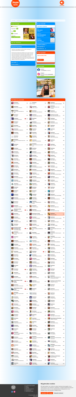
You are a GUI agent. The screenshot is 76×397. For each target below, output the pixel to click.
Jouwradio (13, 20)
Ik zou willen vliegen (54, 225)
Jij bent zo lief (53, 248)
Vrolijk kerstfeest (35, 345)
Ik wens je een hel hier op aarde (56, 218)
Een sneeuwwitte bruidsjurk (37, 166)
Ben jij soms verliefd (54, 122)
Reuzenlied (16, 315)
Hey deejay (34, 195)
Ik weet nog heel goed (36, 218)
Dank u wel (16, 136)
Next (74, 7)
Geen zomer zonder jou (55, 177)
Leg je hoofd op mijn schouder (37, 266)
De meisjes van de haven (36, 152)
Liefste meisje (34, 269)
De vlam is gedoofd (54, 152)
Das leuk (16, 145)
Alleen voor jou (34, 107)
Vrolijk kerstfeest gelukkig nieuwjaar (56, 345)
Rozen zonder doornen (36, 319)
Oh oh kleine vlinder (35, 304)
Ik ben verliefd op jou (54, 202)
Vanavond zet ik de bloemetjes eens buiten (37, 337)
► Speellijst (27, 387)
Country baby (16, 133)
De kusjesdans (16, 152)
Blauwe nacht (34, 126)
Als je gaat (16, 115)
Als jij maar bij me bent (18, 119)
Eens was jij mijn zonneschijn (37, 170)
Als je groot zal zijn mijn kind (37, 115)
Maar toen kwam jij (35, 277)
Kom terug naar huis (35, 262)
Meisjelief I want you (56, 281)
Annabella (16, 122)
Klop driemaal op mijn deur (37, 255)
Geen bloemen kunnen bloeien (56, 173)
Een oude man (16, 166)
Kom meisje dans (54, 259)
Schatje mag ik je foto (18, 322)
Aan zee (34, 103)
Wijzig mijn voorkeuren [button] (58, 393)
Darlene (53, 140)
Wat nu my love (16, 353)
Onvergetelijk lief (17, 308)
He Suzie (16, 188)
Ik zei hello (16, 225)
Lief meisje (16, 269)
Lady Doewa (53, 262)
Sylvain (16, 329)
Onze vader (34, 308)
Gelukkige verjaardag (36, 181)
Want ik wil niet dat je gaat (55, 349)
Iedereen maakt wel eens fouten (36, 202)
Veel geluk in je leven (17, 341)
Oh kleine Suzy (53, 297)
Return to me (53, 312)
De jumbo (34, 149)
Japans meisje (34, 237)
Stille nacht (16, 326)
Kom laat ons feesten (36, 259)
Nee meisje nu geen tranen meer (18, 293)
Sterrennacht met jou (54, 322)
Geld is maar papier (17, 181)
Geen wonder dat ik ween (18, 177)
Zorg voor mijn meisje (54, 364)
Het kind (34, 191)
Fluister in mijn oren (35, 173)
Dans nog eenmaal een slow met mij (19, 140)
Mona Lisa (53, 285)
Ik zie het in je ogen (35, 225)
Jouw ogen (34, 252)
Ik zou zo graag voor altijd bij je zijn (37, 228)
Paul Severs (19, 20)
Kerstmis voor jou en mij (55, 252)
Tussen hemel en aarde (36, 333)
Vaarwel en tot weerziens (18, 338)
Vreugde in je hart (54, 341)
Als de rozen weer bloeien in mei (19, 111)
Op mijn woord (16, 312)
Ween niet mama (35, 353)
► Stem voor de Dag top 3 (29, 388)
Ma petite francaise (17, 277)
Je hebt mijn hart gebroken (55, 241)
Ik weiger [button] (50, 393)
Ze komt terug (53, 353)
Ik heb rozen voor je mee (55, 210)
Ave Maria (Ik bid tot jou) (36, 122)
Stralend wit (53, 326)
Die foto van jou (53, 156)
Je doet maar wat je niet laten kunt (56, 237)
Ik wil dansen (34, 221)
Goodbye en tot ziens (54, 181)
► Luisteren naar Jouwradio (30, 385)
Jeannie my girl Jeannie (36, 245)
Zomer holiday (34, 364)
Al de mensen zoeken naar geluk (56, 103)
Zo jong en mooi (53, 360)
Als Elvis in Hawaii (54, 111)
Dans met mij (34, 136)
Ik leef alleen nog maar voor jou (37, 214)
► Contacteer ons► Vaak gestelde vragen (29, 390)
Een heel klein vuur (54, 163)
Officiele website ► (15, 64)
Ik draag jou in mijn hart (18, 206)
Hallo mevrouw (34, 184)
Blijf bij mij (53, 126)
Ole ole (53, 304)
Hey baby (53, 191)
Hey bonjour (16, 195)
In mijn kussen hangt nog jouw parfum (56, 232)
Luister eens (34, 273)
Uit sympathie (53, 333)
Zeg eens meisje (35, 356)
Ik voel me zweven (17, 218)
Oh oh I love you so (17, 304)
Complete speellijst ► (42, 44)
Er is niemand (16, 173)
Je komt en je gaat (17, 245)
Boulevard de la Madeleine (18, 129)
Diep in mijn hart (17, 159)
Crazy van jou (34, 133)
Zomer (16, 364)
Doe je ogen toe (53, 159)
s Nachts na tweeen (56, 319)
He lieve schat (53, 184)
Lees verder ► (14, 62)
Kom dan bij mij (53, 255)
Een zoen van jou (17, 170)
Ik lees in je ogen (53, 214)
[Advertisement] (60, 39)
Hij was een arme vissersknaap (56, 195)
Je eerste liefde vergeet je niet (19, 241)
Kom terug (16, 262)
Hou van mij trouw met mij (55, 198)
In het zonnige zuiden (36, 233)
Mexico (34, 285)
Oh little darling (35, 301)
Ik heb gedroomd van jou (36, 210)
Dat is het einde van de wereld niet (37, 144)
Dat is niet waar (53, 145)
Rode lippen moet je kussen (55, 315)
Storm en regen (35, 326)
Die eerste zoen (35, 156)
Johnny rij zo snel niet (18, 252)
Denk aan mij (16, 156)
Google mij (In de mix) (18, 184)
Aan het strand (16, 103)
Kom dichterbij (16, 259)
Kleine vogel (16, 255)
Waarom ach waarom (17, 349)
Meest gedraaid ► (41, 46)
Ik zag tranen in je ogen (55, 221)
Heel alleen (34, 188)
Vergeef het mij (35, 341)
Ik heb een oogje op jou (55, 206)
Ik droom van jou (35, 206)
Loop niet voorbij (17, 273)
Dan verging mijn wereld (55, 133)
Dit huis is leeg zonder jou (36, 159)
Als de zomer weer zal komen (37, 111)
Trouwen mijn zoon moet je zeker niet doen (18, 333)
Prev (1, 7)
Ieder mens (16, 202)
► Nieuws (26, 386)
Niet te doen (34, 293)
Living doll (53, 269)
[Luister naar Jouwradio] (62, 5)
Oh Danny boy (16, 297)
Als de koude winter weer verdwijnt (55, 107)
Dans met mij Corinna (54, 136)
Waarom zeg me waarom (36, 349)
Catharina (34, 129)
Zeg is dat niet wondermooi (19, 360)
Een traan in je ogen (54, 166)
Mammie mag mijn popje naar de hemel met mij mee (56, 277)
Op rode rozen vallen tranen (37, 312)
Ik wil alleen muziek (17, 221)
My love (34, 289)
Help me (16, 191)
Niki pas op (53, 293)
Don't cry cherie (16, 163)
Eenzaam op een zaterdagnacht (56, 170)
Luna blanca (53, 273)
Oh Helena (34, 297)
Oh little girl (53, 301)
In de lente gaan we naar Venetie (18, 232)
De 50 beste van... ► (41, 48)
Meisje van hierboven (36, 281)
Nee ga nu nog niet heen (55, 289)
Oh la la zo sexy (16, 301)
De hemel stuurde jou (18, 149)
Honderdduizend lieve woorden (19, 198)
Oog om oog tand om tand (55, 308)
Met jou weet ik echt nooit (18, 285)
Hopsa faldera (34, 198)
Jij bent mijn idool (35, 248)
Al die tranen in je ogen (18, 107)
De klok (53, 149)
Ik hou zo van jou (17, 214)
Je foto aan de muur (35, 241)
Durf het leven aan (35, 163)
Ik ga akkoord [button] (44, 393)
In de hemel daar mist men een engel (56, 228)
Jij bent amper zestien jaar (55, 245)
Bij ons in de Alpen (17, 126)
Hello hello (53, 188)
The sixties (34, 329)
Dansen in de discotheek (36, 140)
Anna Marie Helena (54, 119)
